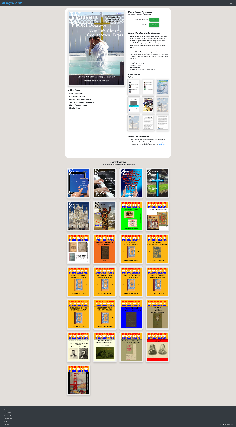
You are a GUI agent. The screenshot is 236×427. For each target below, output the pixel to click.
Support (6, 424)
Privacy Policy (8, 415)
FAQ (5, 421)
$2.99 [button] (154, 25)
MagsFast (12, 2)
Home (6, 409)
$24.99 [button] (154, 20)
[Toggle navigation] (231, 3)
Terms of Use (8, 418)
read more (162, 144)
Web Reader (7, 412)
